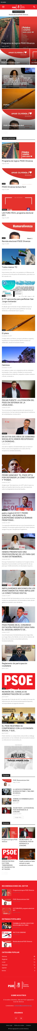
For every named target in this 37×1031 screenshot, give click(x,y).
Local (3, 40)
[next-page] (6, 133)
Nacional (4, 397)
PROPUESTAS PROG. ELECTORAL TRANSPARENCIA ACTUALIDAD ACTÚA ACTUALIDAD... (8, 865)
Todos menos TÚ (9, 267)
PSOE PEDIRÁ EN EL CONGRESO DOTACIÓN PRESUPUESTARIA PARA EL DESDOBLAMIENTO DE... (18, 627)
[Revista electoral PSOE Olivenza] (18, 231)
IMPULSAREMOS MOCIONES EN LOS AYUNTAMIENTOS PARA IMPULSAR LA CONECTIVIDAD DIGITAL (18, 590)
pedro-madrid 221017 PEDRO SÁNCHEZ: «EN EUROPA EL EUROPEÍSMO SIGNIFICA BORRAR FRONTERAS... (17, 516)
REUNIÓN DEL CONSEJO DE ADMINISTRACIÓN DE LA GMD (16, 693)
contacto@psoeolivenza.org (22, 1006)
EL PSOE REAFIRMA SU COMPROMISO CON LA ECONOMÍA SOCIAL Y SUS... (17, 728)
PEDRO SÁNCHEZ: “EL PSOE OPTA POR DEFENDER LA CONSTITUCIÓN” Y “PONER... (18, 477)
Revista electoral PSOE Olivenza (18, 14)
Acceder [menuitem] (3, 2)
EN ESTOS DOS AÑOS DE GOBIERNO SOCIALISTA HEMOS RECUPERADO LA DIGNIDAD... (18, 439)
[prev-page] (3, 133)
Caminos (6, 365)
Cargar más (18, 817)
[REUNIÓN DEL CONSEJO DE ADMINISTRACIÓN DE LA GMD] (18, 681)
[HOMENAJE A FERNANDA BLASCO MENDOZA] (6, 801)
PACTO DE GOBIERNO (19, 932)
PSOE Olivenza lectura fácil (14, 125)
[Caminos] (18, 355)
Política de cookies (19, 1025)
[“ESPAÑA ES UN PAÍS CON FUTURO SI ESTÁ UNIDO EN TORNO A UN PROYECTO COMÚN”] (6, 925)
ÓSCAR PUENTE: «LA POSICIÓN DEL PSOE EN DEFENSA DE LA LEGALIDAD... (18, 402)
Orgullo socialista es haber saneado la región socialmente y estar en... (27, 863)
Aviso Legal (9, 1025)
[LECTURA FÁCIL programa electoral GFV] (18, 202)
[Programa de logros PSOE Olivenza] (18, 32)
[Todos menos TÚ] (18, 257)
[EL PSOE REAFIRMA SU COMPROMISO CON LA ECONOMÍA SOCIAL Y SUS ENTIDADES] (18, 715)
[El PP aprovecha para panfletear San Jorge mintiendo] (18, 288)
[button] (3, 6)
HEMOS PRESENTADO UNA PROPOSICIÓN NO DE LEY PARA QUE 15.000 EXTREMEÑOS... (18, 554)
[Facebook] (16, 1018)
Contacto (28, 1025)
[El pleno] (18, 99)
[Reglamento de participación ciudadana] (18, 653)
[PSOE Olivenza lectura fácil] (15, 60)
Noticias (34, 60)
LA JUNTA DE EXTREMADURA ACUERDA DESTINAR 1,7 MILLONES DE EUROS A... (23, 791)
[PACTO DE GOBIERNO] (6, 934)
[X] (21, 1018)
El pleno (6, 105)
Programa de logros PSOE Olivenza (17, 161)
